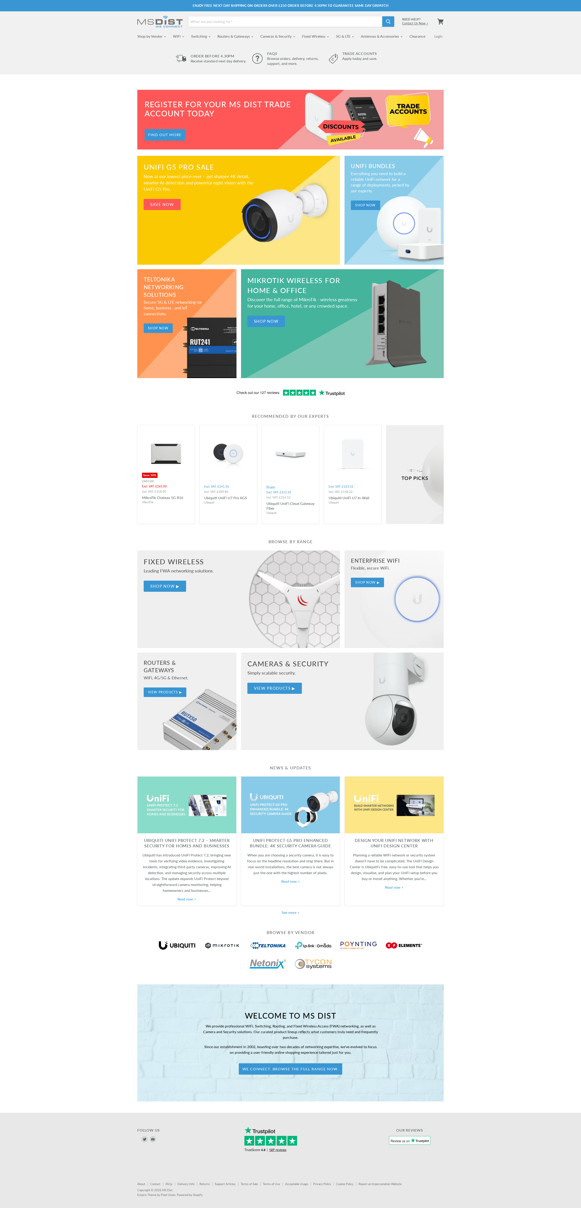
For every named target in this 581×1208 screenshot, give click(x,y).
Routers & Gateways (234, 36)
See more (289, 912)
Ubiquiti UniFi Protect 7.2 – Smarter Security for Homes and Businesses (186, 843)
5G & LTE (343, 36)
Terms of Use (271, 1184)
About (141, 1184)
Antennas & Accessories (380, 36)
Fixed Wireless (314, 36)
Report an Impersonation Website (380, 1184)
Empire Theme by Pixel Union (156, 1195)
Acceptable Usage (296, 1184)
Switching (199, 36)
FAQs (168, 1184)
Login (438, 36)
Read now (185, 899)
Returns (204, 1184)
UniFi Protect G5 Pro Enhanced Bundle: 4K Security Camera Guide (290, 843)
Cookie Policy (345, 1184)
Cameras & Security (276, 36)
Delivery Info (185, 1184)
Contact (155, 1184)
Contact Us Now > (415, 23)
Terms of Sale (249, 1184)
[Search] (388, 21)
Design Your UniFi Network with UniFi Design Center (394, 843)
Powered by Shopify (190, 1195)
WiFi (177, 36)
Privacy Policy (322, 1184)
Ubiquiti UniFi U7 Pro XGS (225, 498)
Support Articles (225, 1184)
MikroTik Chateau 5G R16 (162, 497)
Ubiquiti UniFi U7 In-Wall (349, 498)
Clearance (417, 36)
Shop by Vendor (150, 36)
